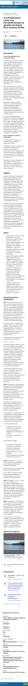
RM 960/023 (17, 457)
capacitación (18, 480)
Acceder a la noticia (9, 341)
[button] (6, 36)
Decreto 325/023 (16, 329)
